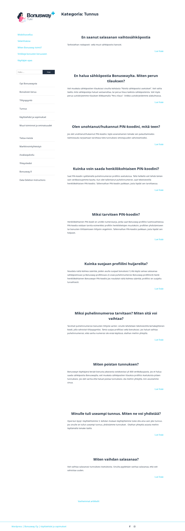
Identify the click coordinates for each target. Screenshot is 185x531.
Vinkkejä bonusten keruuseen (32, 53)
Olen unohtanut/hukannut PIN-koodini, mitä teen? (116, 126)
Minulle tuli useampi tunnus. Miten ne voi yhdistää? (116, 413)
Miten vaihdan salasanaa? (116, 459)
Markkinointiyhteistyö (30, 146)
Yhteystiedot (26, 163)
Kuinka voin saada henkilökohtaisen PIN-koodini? (116, 168)
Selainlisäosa (24, 40)
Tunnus (23, 108)
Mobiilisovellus (25, 34)
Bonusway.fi (26, 171)
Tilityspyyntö (26, 100)
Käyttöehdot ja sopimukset (33, 117)
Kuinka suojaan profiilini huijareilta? (116, 263)
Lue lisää (159, 51)
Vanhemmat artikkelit (88, 501)
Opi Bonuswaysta (28, 83)
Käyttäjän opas (25, 60)
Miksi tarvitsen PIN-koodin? (116, 214)
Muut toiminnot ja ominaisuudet (36, 125)
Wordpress (17, 526)
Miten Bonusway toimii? (30, 47)
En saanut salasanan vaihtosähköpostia (115, 37)
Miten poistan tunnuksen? (116, 364)
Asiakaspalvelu (27, 154)
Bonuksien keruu (28, 91)
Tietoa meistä (26, 138)
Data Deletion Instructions (32, 179)
